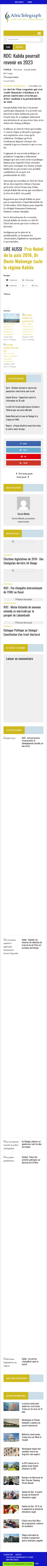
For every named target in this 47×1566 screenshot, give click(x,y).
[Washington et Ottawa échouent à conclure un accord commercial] (11, 1425)
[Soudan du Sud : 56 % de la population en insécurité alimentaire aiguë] (11, 1512)
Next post (21, 477)
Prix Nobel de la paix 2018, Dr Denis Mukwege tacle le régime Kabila (23, 258)
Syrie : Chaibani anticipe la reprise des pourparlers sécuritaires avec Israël (21, 389)
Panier (30, 2)
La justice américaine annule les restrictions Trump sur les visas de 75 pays (32, 1407)
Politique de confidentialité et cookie (19, 1557)
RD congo (8, 73)
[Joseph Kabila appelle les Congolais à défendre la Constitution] (12, 318)
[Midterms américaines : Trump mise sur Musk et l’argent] (11, 1440)
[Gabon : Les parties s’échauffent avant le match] (11, 1365)
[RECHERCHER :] (23, 39)
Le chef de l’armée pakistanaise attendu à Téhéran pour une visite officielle (23, 408)
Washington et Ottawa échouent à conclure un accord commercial (31, 1422)
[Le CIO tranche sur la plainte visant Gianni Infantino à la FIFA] (11, 1468)
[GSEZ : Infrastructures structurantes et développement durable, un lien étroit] (11, 931)
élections (18, 69)
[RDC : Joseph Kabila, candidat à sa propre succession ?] (12, 347)
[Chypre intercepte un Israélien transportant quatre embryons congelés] (11, 1540)
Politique (8, 555)
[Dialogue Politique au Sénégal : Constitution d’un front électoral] (23, 622)
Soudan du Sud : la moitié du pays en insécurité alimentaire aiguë (32, 1494)
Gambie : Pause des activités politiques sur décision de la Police (31, 1159)
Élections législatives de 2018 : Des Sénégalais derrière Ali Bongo (23, 560)
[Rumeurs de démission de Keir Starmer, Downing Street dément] (11, 1483)
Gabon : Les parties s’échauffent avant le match (30, 1361)
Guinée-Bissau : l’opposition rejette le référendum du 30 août (21, 399)
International (10, 603)
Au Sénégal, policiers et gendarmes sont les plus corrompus (32, 1144)
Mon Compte (19, 2)
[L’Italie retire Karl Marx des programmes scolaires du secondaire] (11, 1526)
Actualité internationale (16, 1395)
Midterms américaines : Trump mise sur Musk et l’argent (31, 1437)
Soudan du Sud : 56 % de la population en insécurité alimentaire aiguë (32, 1509)
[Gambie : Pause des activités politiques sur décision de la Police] (11, 1350)
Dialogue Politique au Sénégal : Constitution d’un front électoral (22, 632)
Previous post (26, 473)
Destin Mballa (19, 86)
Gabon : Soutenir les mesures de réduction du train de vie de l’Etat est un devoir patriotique (32, 943)
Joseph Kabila (30, 69)
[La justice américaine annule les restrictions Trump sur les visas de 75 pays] (11, 1409)
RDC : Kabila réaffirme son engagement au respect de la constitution (28, 329)
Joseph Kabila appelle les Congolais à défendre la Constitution (9, 329)
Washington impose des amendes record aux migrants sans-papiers (31, 1451)
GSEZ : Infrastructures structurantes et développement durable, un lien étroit (32, 742)
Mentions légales (12, 1560)
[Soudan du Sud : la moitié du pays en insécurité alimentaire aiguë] (11, 1497)
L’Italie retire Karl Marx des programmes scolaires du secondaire (32, 1523)
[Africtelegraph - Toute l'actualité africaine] (23, 17)
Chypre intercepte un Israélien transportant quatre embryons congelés (32, 1537)
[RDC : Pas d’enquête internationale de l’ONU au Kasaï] (23, 580)
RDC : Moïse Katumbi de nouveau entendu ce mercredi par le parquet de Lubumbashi (22, 611)
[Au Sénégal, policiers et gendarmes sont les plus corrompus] (11, 1148)
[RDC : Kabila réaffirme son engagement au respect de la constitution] (30, 318)
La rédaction (8, 1554)
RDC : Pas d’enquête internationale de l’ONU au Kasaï (23, 590)
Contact (18, 1554)
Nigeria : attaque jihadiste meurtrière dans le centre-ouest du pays (23, 427)
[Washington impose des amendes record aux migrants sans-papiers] (11, 1454)
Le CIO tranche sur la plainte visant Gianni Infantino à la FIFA (30, 1466)
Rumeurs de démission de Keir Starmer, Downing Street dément (32, 1480)
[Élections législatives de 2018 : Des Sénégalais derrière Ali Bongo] (23, 551)
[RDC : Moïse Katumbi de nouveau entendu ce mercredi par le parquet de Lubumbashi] (23, 599)
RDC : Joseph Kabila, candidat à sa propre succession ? (11, 357)
